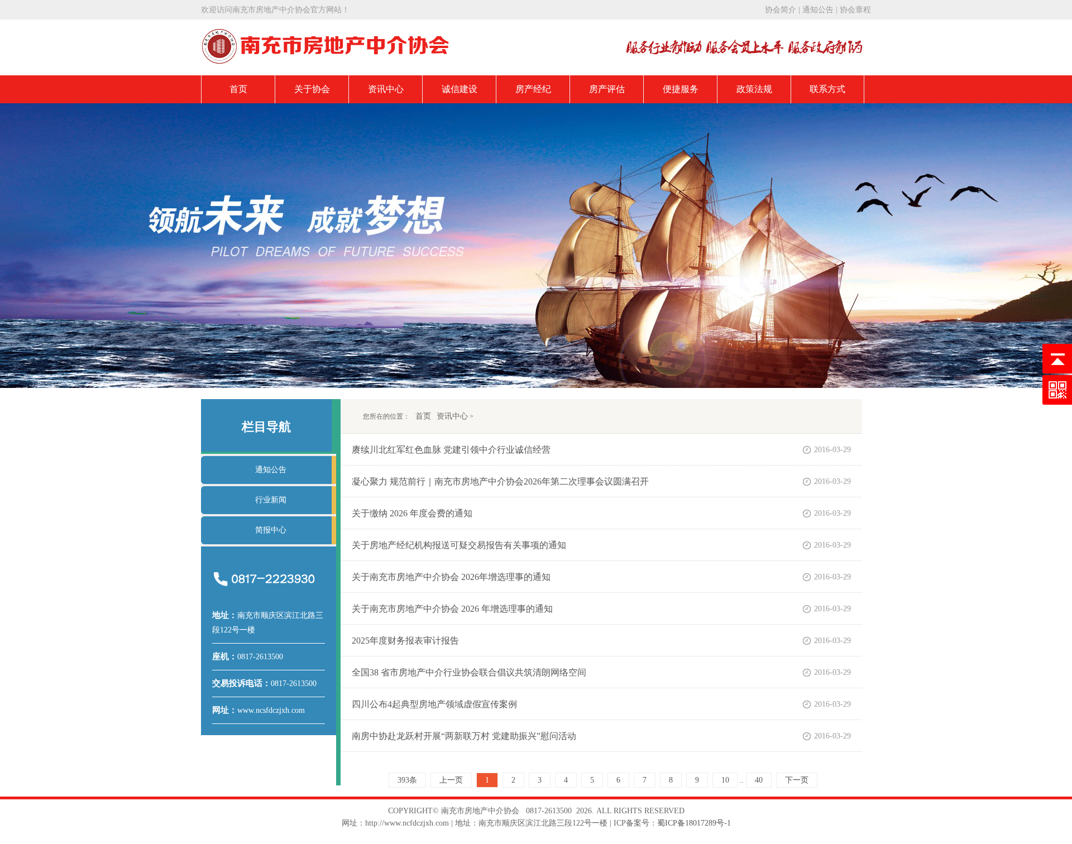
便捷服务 (680, 89)
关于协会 (312, 89)
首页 (238, 89)
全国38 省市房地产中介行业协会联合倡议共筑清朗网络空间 (469, 672)
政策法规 (754, 89)
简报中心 (270, 530)
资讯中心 (386, 89)
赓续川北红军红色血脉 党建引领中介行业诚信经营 (451, 449)
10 (725, 780)
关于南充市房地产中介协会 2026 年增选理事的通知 (452, 608)
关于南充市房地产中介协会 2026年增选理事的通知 (451, 577)
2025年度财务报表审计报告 (405, 640)
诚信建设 (459, 89)
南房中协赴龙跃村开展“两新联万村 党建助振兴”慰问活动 (464, 736)
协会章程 (855, 10)
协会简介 (780, 10)
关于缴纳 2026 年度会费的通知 (412, 513)
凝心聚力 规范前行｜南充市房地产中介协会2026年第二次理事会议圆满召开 (500, 481)
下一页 (796, 780)
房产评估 (607, 89)
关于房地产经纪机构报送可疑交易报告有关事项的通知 (459, 545)
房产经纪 (533, 89)
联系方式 (827, 89)
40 (759, 780)
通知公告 (818, 10)
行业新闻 (270, 500)
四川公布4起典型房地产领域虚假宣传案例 (434, 704)
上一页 (451, 780)
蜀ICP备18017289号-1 (694, 823)
